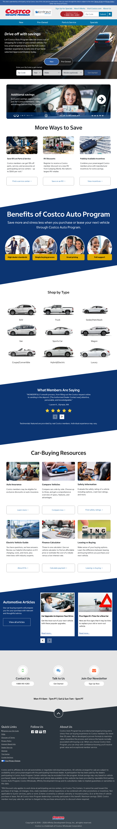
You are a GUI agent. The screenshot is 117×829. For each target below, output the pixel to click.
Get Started (58, 684)
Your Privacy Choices (12, 761)
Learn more (22, 510)
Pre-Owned (42, 22)
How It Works (79, 8)
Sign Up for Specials (64, 8)
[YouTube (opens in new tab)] (44, 732)
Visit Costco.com (94, 8)
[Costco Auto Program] (18, 12)
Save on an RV (58, 181)
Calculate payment (58, 568)
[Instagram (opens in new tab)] (40, 732)
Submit (103, 14)
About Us (107, 8)
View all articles (17, 622)
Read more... (46, 633)
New (21, 22)
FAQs (3, 734)
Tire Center (5, 754)
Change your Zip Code (10, 731)
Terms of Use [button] (98, 1)
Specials (94, 22)
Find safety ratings (93, 510)
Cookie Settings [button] (7, 757)
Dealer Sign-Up (6, 747)
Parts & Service (69, 22)
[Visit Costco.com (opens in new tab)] (58, 817)
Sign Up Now (94, 684)
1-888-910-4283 (71, 15)
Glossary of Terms (8, 738)
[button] (109, 14)
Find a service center (21, 181)
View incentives (94, 181)
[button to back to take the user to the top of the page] (58, 713)
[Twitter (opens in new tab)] (36, 732)
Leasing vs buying (93, 568)
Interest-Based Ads (8, 744)
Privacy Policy (6, 741)
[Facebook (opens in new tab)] (32, 732)
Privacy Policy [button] (110, 1)
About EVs (22, 568)
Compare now (58, 510)
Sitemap (4, 751)
